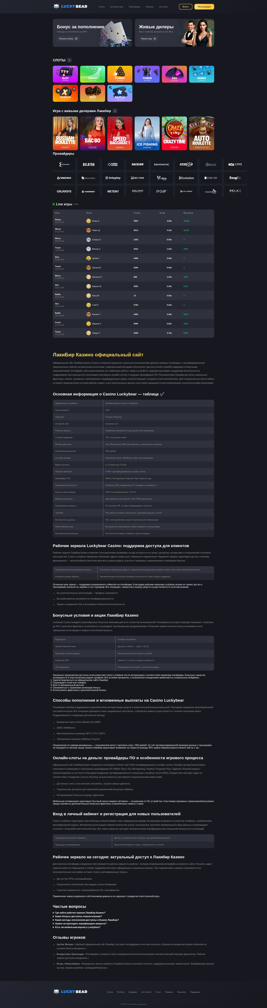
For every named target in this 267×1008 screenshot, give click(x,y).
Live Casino (146, 992)
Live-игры (163, 7)
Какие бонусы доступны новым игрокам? (78, 916)
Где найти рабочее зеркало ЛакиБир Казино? (80, 913)
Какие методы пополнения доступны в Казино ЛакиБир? (87, 920)
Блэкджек (132, 992)
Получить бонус (66, 38)
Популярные (134, 7)
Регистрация (204, 7)
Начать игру (146, 38)
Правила (169, 992)
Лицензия (181, 992)
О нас (158, 992)
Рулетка (120, 992)
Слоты (102, 7)
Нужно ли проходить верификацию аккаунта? (81, 923)
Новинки (150, 7)
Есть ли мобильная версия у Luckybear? (77, 927)
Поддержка (195, 992)
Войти (186, 7)
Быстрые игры (116, 7)
